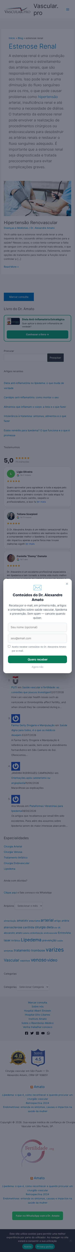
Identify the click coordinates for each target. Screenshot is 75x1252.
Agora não (37, 666)
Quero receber (38, 659)
